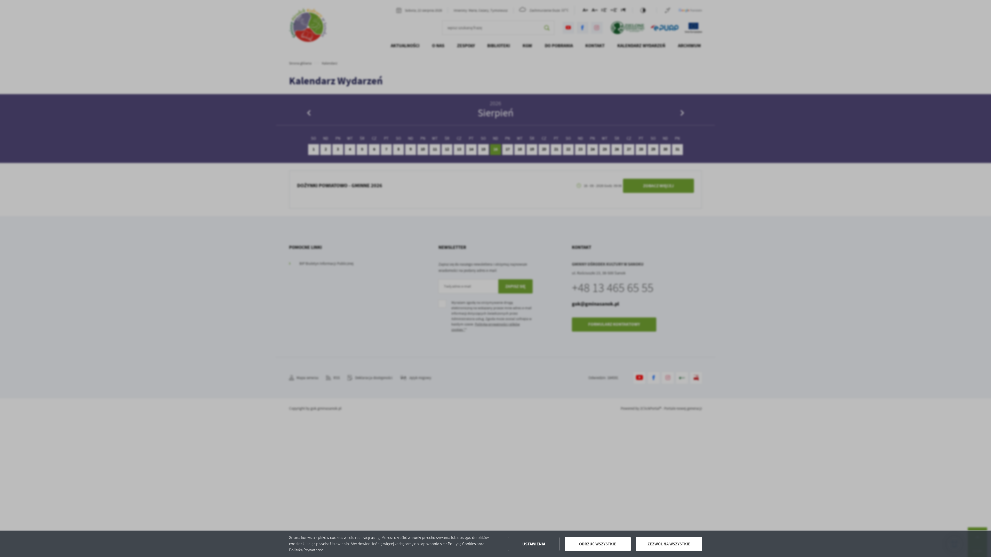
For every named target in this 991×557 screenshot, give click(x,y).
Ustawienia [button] (533, 544)
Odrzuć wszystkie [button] (597, 544)
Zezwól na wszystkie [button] (669, 544)
